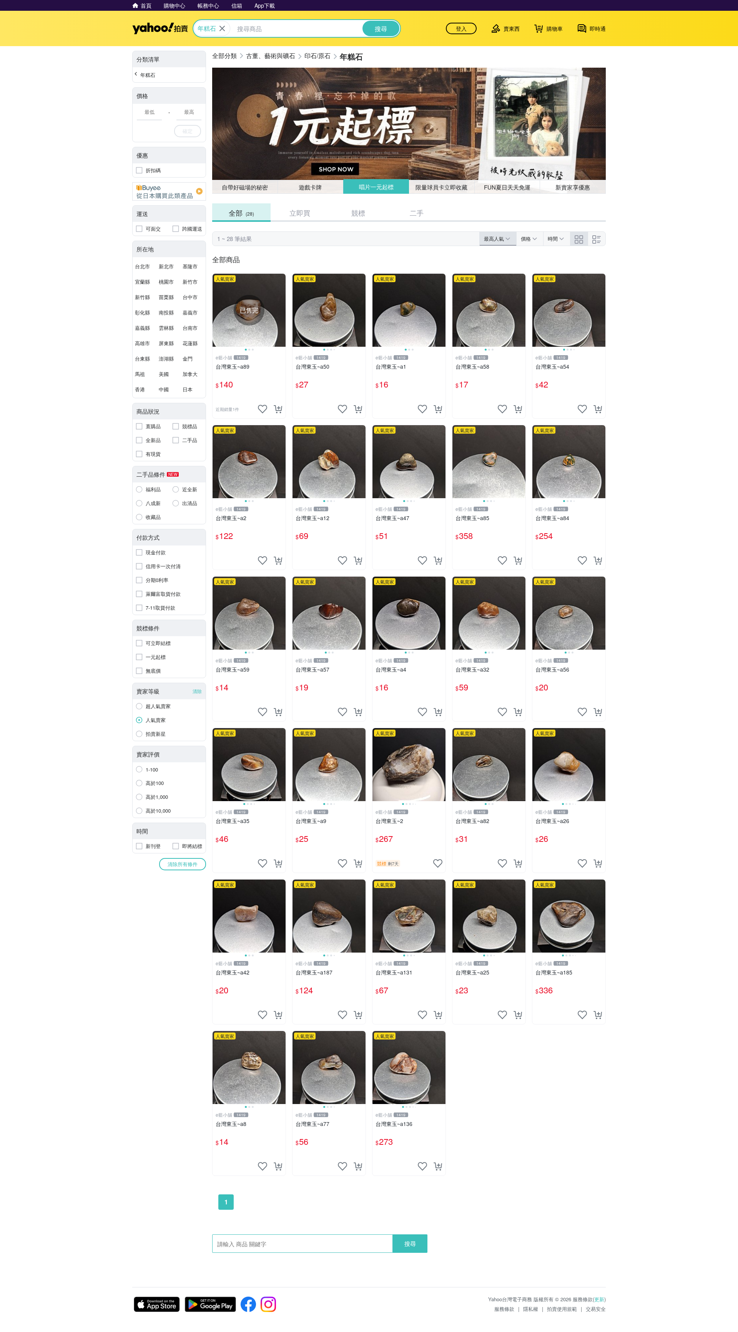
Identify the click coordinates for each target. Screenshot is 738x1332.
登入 (461, 28)
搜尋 (410, 1243)
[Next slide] (281, 310)
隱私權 (530, 1308)
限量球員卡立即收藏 (441, 187)
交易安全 (596, 1308)
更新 (599, 1299)
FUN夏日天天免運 (507, 187)
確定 (188, 131)
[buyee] (169, 191)
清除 (197, 691)
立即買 (299, 213)
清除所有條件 (183, 864)
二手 (417, 213)
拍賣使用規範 (562, 1308)
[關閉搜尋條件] (222, 28)
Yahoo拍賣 (160, 28)
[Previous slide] (218, 310)
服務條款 (504, 1308)
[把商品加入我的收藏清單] (262, 409)
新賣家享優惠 (572, 187)
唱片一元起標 (376, 187)
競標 (358, 213)
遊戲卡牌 (310, 187)
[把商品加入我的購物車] (278, 409)
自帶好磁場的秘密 (245, 187)
